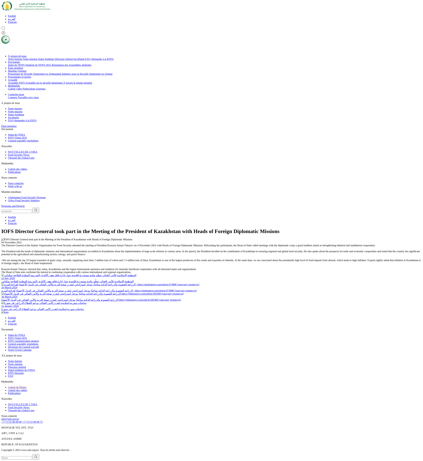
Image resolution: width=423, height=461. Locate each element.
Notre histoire (15, 59)
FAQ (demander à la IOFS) (99, 59)
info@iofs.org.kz (10, 419)
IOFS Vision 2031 (17, 137)
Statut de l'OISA (16, 134)
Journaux (41, 88)
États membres (15, 68)
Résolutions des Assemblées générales (71, 65)
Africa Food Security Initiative (24, 200)
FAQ (10, 376)
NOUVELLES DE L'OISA (22, 151)
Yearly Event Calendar (20, 350)
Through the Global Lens (21, 157)
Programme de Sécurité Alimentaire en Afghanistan (35, 74)
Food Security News (18, 154)
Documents (14, 62)
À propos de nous (17, 56)
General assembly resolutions (23, 140)
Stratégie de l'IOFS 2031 (38, 65)
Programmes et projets (19, 76)
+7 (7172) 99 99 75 (32, 422)
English (12, 16)
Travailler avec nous (28, 97)
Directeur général (64, 59)
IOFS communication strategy (23, 341)
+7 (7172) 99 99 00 (11, 422)
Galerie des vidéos (17, 169)
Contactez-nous (16, 94)
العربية (11, 19)
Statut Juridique (46, 59)
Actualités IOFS (16, 82)
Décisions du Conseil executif (23, 347)
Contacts (13, 97)
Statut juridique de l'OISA (21, 370)
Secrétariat (79, 59)
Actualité (12, 79)
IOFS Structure (16, 373)
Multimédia (14, 85)
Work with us (15, 186)
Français (12, 22)
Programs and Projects (13, 206)
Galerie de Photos (17, 387)
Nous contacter (16, 183)
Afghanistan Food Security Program (27, 197)
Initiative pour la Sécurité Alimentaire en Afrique (87, 74)
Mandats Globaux (17, 71)
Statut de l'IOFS (16, 65)
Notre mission (30, 59)
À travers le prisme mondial (77, 82)
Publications (29, 88)
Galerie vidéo (15, 88)
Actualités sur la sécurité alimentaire (44, 82)
